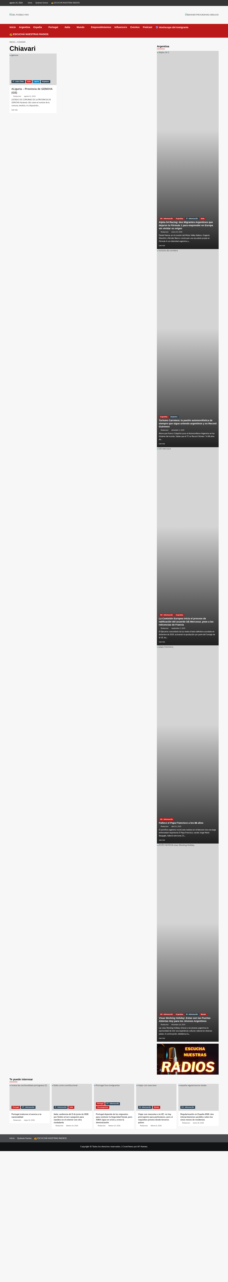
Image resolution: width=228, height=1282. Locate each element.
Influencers (120, 27)
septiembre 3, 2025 (178, 628)
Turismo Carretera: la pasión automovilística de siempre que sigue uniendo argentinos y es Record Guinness (188, 423)
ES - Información (188, 1107)
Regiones (45, 81)
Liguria (36, 81)
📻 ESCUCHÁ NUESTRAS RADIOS (65, 3)
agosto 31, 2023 (30, 96)
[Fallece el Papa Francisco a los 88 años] (188, 744)
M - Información (192, 1014)
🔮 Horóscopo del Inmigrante (171, 27)
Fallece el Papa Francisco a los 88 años (181, 823)
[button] (217, 30)
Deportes (173, 417)
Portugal (53, 27)
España (37, 27)
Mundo (80, 27)
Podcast (147, 27)
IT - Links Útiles (18, 81)
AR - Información (166, 219)
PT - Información (28, 1107)
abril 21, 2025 (176, 826)
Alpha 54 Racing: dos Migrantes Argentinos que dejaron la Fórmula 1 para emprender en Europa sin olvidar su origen (186, 225)
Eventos (135, 27)
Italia (67, 27)
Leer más (14, 110)
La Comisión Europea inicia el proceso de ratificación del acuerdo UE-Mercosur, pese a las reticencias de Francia (186, 621)
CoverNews (127, 1147)
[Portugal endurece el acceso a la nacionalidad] (30, 1097)
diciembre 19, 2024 (178, 1025)
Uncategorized (102, 1107)
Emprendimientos (101, 27)
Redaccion (17, 96)
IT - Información (192, 219)
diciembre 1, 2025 (177, 430)
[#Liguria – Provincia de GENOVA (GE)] (33, 69)
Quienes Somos (41, 3)
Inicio (30, 3)
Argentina (24, 27)
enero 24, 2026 (176, 232)
